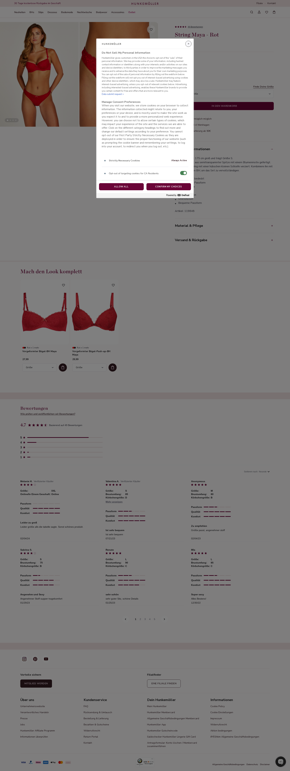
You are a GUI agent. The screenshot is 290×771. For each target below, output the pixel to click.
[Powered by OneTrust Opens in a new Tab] (179, 195)
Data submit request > (113, 94)
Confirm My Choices (168, 186)
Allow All (121, 186)
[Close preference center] (188, 44)
